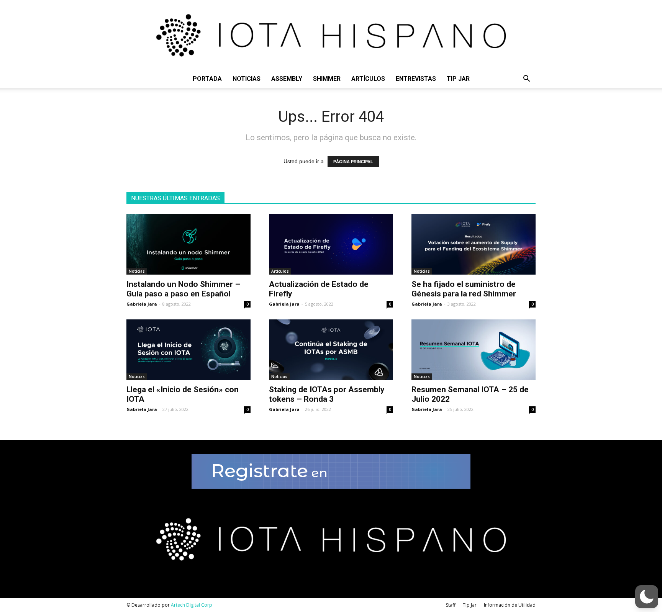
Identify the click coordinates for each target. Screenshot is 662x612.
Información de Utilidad (510, 605)
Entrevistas (416, 78)
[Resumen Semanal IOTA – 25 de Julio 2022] (473, 349)
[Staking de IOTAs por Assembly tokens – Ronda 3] (331, 349)
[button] (526, 79)
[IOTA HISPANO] (331, 35)
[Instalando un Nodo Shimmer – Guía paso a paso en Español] (188, 244)
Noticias (247, 78)
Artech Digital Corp (191, 605)
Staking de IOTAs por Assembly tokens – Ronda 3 (327, 394)
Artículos (368, 78)
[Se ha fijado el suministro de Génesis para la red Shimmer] (473, 244)
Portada (207, 78)
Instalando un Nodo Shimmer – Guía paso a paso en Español (183, 289)
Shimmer (327, 78)
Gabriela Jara (141, 304)
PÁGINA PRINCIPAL (353, 161)
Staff (451, 605)
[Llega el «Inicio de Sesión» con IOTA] (188, 349)
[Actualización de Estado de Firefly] (331, 244)
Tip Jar (458, 78)
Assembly (286, 78)
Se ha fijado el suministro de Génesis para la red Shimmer (463, 289)
